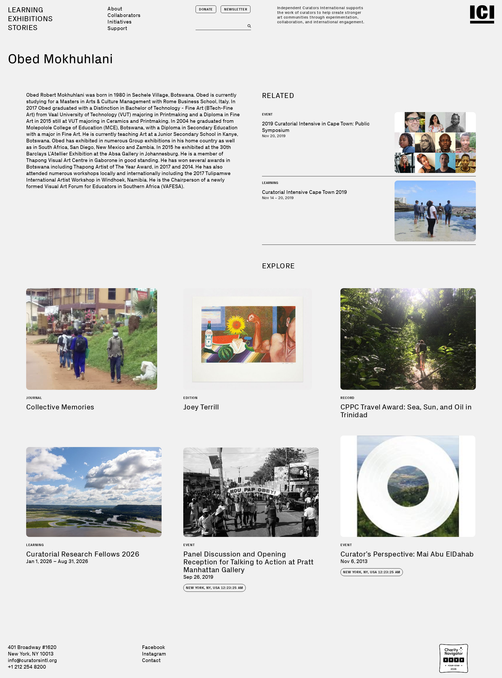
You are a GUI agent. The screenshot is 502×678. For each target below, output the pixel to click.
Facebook (153, 647)
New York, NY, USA (214, 588)
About (114, 8)
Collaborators (123, 15)
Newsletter (235, 9)
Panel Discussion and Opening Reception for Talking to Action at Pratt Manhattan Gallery (248, 562)
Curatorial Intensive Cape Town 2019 (304, 192)
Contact (151, 660)
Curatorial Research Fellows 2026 (82, 554)
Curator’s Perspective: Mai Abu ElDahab (407, 554)
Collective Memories (60, 407)
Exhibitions (30, 18)
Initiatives (119, 22)
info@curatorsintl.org (32, 660)
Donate (206, 9)
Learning (25, 9)
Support (117, 28)
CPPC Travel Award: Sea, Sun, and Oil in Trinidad (406, 411)
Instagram (154, 654)
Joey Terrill (201, 407)
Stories (23, 27)
